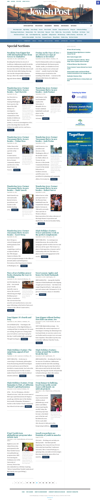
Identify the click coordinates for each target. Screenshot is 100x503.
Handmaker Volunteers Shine (74, 76)
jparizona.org (50, 497)
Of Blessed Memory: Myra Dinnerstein (76, 64)
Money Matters (56, 37)
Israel (34, 40)
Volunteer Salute (29, 32)
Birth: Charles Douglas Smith (74, 57)
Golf (85, 34)
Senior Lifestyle (34, 29)
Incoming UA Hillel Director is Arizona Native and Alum (79, 79)
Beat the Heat (80, 34)
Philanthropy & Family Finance (17, 32)
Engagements (48, 26)
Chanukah (54, 29)
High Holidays (26, 29)
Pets (35, 32)
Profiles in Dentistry (71, 34)
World (40, 40)
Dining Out (72, 29)
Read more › (25, 78)
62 (43, 483)
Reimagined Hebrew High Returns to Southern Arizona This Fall (78, 53)
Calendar (13, 1)
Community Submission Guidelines (57, 492)
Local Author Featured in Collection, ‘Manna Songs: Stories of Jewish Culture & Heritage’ (78, 60)
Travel (88, 32)
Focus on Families (67, 32)
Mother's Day (58, 32)
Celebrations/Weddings (82, 29)
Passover (41, 29)
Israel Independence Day (34, 34)
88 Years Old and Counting (73, 49)
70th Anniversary (61, 34)
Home (8, 1)
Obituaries (73, 26)
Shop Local (47, 32)
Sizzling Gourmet (52, 34)
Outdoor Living (64, 37)
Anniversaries (65, 26)
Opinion (57, 40)
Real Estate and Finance (19, 34)
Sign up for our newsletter (85, 22)
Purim (52, 32)
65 (53, 483)
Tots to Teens (38, 37)
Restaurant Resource (46, 37)
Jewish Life (64, 40)
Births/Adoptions (28, 26)
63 (46, 483)
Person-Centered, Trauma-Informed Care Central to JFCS (79, 68)
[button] (98, 3)
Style (27, 34)
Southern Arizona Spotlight (28, 37)
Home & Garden (47, 29)
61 (40, 483)
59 (33, 483)
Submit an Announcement (41, 492)
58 (30, 483)
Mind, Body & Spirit (17, 29)
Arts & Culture (48, 40)
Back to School (41, 32)
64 (49, 483)
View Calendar (29, 492)
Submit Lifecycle (26, 1)
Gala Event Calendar (73, 37)
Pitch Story (18, 1)
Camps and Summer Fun (63, 29)
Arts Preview (82, 32)
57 (27, 483)
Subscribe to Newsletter (72, 492)
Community (27, 40)
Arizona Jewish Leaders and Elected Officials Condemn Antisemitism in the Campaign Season (79, 72)
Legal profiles (45, 34)
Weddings (56, 26)
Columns (72, 40)
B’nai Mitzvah (39, 26)
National (79, 40)
